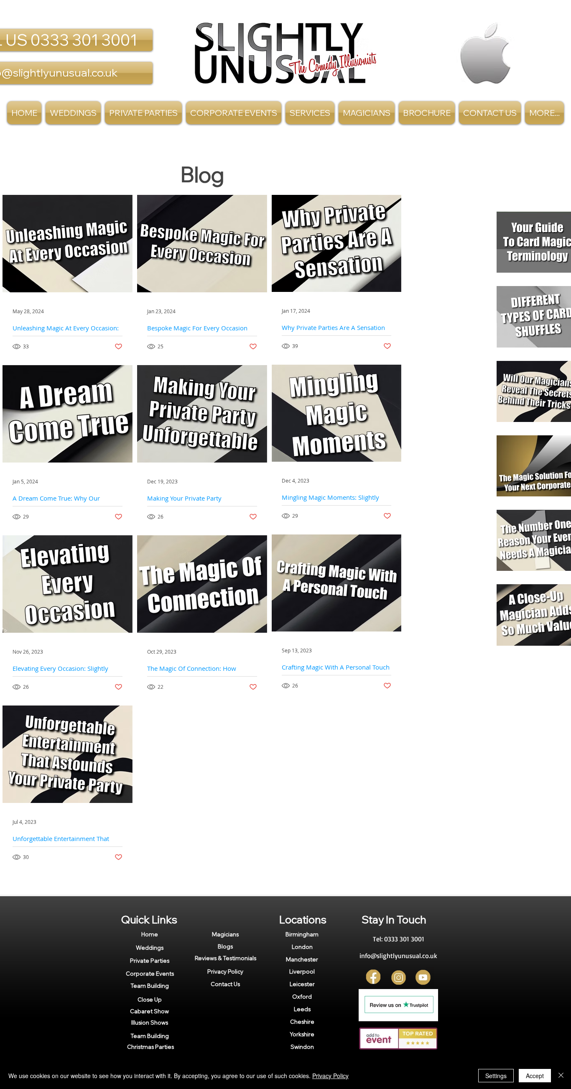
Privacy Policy (330, 1075)
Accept (535, 1075)
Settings (496, 1075)
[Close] (561, 1075)
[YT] (423, 977)
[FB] (374, 977)
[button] (309, 112)
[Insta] (398, 977)
